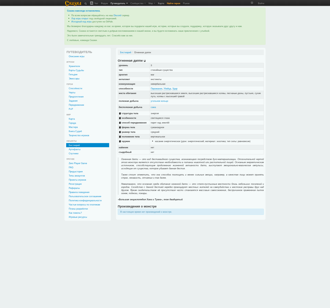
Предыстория (76, 171)
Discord (117, 15)
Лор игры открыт (80, 18)
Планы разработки (78, 208)
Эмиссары (74, 78)
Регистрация (75, 183)
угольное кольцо (159, 100)
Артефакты (74, 149)
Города (72, 122)
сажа (153, 107)
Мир (150, 3)
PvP (71, 109)
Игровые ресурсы (78, 216)
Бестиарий (74, 145)
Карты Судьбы (76, 70)
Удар (174, 88)
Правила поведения (79, 192)
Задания (73, 100)
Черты (72, 92)
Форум (104, 3)
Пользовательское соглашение (85, 196)
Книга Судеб (75, 131)
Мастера (73, 127)
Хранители (74, 66)
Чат (96, 3)
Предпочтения (76, 96)
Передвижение (76, 104)
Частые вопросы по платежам (84, 204)
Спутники (73, 153)
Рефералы (74, 188)
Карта (72, 118)
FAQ (71, 167)
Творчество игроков (79, 135)
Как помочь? (75, 212)
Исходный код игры (81, 21)
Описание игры (76, 56)
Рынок (186, 3)
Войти (261, 3)
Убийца (167, 88)
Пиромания (156, 88)
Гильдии (73, 74)
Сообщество (137, 3)
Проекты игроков (77, 179)
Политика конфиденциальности (85, 200)
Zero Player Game (78, 163)
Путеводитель (118, 3)
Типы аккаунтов (77, 175)
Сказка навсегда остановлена (83, 10)
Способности (75, 88)
